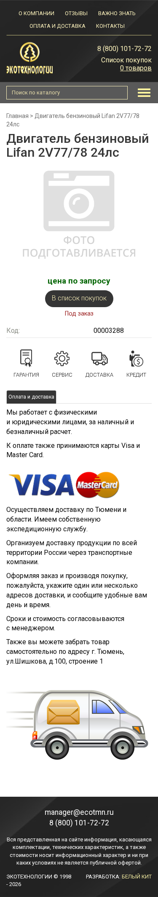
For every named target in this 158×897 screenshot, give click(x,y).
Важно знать (116, 13)
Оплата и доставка (57, 26)
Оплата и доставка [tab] (31, 397)
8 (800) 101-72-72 (124, 49)
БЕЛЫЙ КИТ (137, 876)
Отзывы (76, 13)
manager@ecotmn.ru (79, 812)
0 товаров (136, 68)
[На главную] (29, 58)
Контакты (110, 26)
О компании (36, 13)
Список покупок (126, 60)
